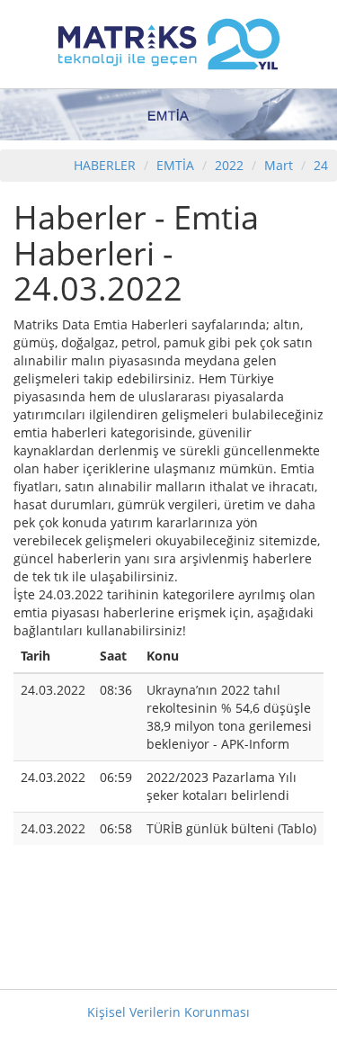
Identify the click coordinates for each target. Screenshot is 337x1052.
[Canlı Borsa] (169, 42)
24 (321, 165)
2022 (231, 165)
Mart (278, 165)
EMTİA (175, 165)
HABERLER (105, 165)
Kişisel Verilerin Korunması (168, 1012)
